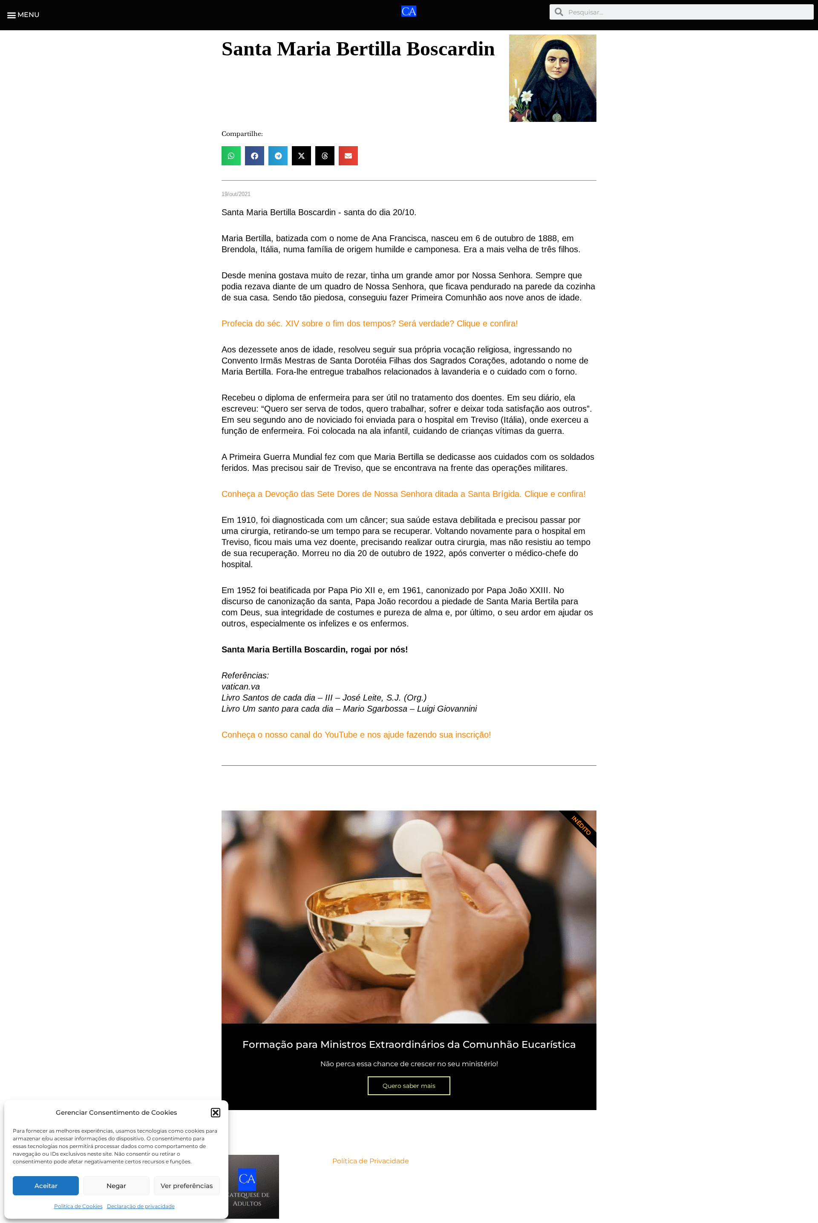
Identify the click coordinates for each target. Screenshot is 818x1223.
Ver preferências (187, 1186)
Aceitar (46, 1186)
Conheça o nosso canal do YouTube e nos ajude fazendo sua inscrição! (356, 734)
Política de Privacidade (370, 1161)
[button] (215, 1112)
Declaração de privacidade (141, 1206)
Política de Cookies (78, 1206)
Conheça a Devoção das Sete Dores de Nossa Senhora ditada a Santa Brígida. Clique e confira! (404, 494)
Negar (116, 1186)
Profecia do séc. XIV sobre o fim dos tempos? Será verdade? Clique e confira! (370, 323)
